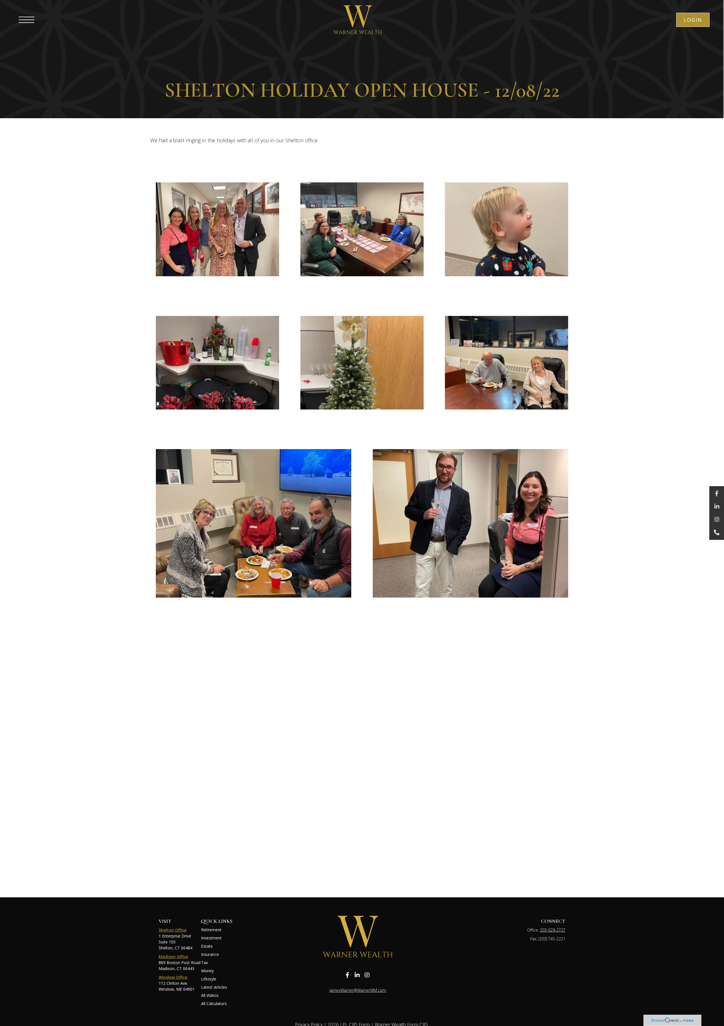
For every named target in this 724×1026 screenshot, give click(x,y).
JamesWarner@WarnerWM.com (357, 990)
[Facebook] (717, 493)
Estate (207, 946)
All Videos (210, 995)
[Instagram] (717, 519)
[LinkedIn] (717, 506)
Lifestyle (208, 979)
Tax (204, 962)
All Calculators (214, 1003)
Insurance (210, 954)
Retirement (211, 929)
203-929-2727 (552, 930)
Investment (211, 938)
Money (207, 970)
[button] (693, 20)
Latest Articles (214, 987)
